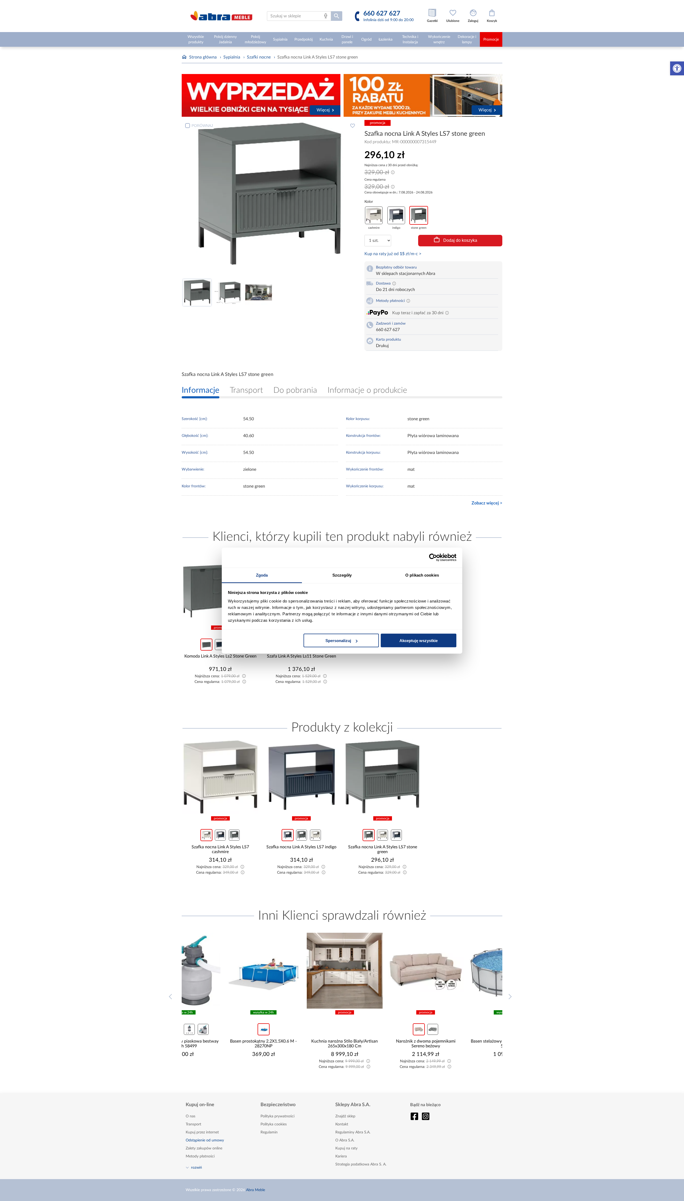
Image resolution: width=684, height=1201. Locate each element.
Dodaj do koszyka (460, 240)
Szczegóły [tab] (342, 575)
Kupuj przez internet (202, 1132)
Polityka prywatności (277, 1116)
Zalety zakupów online (204, 1148)
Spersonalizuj (338, 640)
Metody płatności (200, 1156)
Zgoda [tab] (262, 575)
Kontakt (341, 1124)
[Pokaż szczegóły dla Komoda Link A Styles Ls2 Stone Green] (220, 586)
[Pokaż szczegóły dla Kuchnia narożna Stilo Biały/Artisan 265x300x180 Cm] (302, 971)
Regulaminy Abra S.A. (352, 1132)
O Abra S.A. (344, 1140)
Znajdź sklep (345, 1116)
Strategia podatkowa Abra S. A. (360, 1164)
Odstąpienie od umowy (205, 1140)
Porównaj (202, 125)
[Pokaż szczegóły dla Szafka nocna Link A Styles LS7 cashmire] (220, 777)
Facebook (414, 1116)
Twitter (425, 1116)
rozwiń (196, 1167)
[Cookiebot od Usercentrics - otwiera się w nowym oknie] (433, 558)
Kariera (341, 1156)
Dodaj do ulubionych (352, 125)
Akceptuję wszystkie (418, 640)
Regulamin (269, 1132)
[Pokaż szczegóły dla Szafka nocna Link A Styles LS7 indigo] (302, 777)
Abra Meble (255, 1190)
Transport (193, 1124)
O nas (190, 1116)
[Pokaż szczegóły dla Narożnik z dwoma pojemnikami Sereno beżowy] (383, 971)
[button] (677, 68)
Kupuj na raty (346, 1148)
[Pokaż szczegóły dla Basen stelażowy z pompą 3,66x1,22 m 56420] (464, 971)
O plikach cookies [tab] (422, 575)
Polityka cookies (274, 1124)
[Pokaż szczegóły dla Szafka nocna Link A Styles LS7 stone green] (383, 777)
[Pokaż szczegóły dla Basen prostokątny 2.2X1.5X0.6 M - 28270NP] (220, 971)
